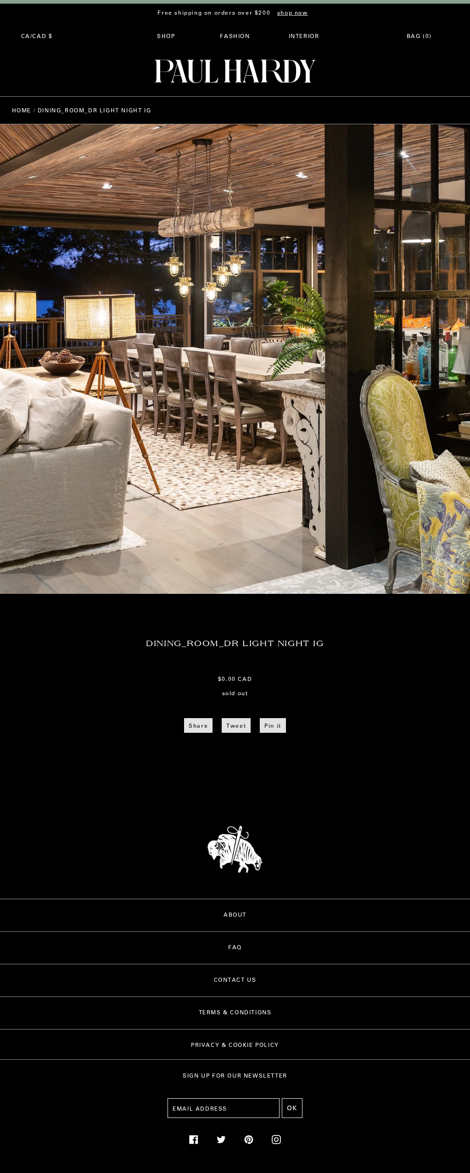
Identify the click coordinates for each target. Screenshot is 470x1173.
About (235, 914)
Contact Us (235, 979)
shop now (292, 12)
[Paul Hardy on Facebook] (193, 1141)
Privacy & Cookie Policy (235, 1044)
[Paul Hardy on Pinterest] (248, 1141)
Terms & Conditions (235, 1012)
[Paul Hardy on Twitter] (221, 1141)
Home (21, 110)
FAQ (235, 947)
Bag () (419, 35)
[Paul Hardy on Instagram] (276, 1141)
